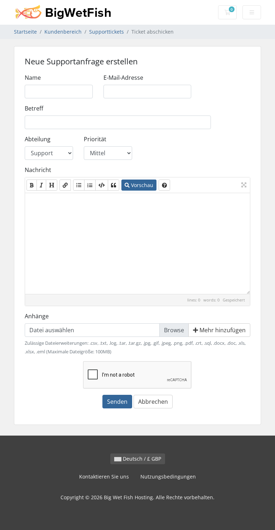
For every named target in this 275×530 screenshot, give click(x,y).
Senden (117, 402)
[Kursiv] (41, 185)
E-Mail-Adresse (123, 78)
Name (33, 78)
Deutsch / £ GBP (141, 458)
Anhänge (37, 316)
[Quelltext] (101, 185)
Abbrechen (153, 402)
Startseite (25, 31)
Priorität (95, 139)
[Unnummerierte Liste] (79, 185)
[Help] (164, 185)
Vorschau (141, 185)
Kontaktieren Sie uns (104, 476)
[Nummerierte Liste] (90, 185)
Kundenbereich (63, 31)
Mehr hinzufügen (222, 330)
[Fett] (31, 185)
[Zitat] (113, 185)
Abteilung (37, 139)
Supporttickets (106, 31)
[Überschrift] (51, 185)
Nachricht (38, 170)
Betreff (34, 108)
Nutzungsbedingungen (168, 476)
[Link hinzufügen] (65, 185)
